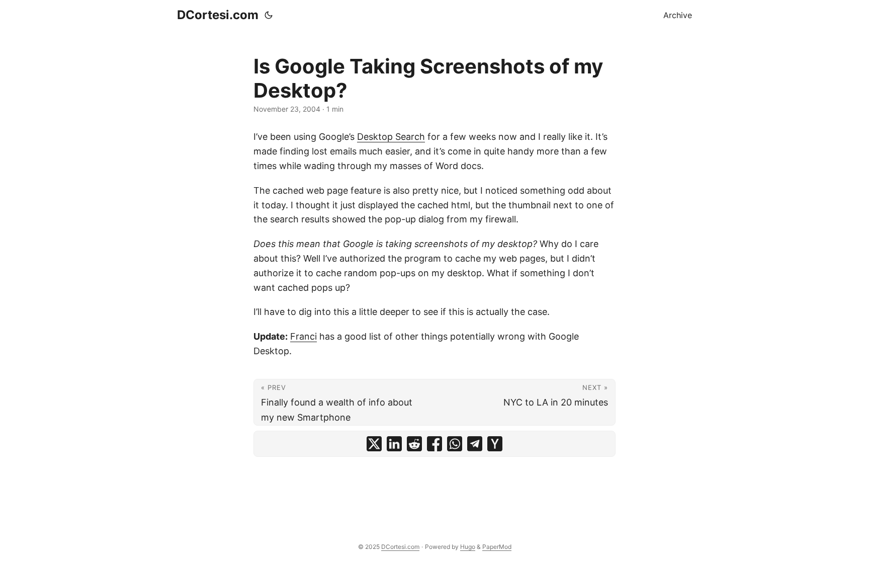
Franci (303, 336)
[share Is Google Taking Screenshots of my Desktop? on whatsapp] (454, 443)
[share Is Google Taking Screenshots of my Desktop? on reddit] (414, 443)
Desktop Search (391, 136)
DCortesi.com (217, 15)
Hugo (467, 546)
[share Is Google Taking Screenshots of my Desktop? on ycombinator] (494, 443)
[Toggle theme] (269, 15)
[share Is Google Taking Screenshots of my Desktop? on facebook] (434, 443)
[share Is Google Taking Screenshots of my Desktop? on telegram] (474, 443)
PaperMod (496, 546)
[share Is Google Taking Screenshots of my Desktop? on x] (374, 443)
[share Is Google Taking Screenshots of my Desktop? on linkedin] (394, 443)
